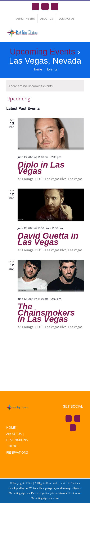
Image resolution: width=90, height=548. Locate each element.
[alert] (45, 85)
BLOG (13, 446)
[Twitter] (73, 427)
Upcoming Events (42, 51)
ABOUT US (14, 434)
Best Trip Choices (70, 483)
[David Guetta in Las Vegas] (51, 205)
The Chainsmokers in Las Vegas (46, 312)
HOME (10, 427)
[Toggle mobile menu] (82, 34)
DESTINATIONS (17, 440)
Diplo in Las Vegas (41, 167)
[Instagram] (77, 418)
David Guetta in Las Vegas (48, 239)
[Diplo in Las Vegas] (51, 134)
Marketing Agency (19, 493)
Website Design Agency (43, 488)
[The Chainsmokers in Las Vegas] (51, 276)
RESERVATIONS (17, 452)
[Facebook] (69, 418)
